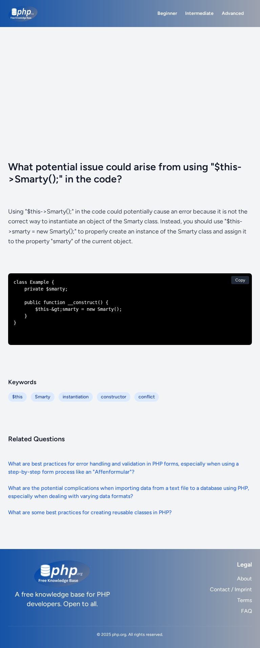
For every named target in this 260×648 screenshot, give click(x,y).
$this (17, 397)
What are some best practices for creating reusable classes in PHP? (90, 512)
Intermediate (199, 13)
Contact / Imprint (231, 589)
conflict (146, 397)
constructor (113, 397)
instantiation (76, 397)
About (244, 578)
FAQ (246, 611)
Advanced (233, 13)
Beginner (167, 13)
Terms (244, 600)
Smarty (42, 397)
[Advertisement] (130, 77)
